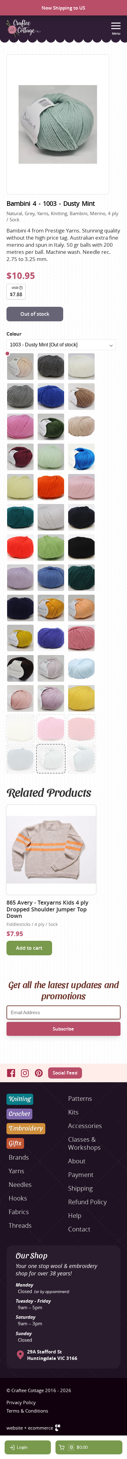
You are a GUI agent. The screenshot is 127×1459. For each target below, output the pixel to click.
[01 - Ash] (51, 366)
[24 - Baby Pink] (81, 487)
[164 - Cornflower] (51, 578)
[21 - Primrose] (20, 487)
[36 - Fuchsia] (51, 729)
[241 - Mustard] (20, 638)
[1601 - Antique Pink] (20, 698)
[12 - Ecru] (20, 729)
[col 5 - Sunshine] (81, 698)
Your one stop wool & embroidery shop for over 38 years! (56, 1269)
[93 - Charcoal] (81, 517)
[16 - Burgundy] (20, 457)
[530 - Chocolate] (20, 668)
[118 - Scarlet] (81, 729)
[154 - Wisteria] (20, 578)
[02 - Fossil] (20, 396)
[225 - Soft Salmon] (81, 608)
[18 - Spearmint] (51, 457)
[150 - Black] (81, 548)
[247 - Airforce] (20, 759)
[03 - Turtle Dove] (20, 366)
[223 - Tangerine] (51, 608)
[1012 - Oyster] (51, 668)
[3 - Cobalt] (51, 396)
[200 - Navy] (20, 608)
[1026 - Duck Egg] (81, 759)
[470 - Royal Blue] (51, 638)
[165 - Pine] (81, 578)
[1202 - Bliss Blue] (81, 668)
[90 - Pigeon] (51, 517)
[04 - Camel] (81, 396)
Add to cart (29, 947)
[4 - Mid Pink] (20, 427)
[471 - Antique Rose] (81, 638)
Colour (13, 334)
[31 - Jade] (20, 517)
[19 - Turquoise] (81, 457)
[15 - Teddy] (81, 427)
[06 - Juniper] (51, 427)
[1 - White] (81, 366)
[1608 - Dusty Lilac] (51, 698)
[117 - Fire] (20, 548)
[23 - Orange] (51, 487)
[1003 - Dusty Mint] (51, 759)
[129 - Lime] (51, 548)
